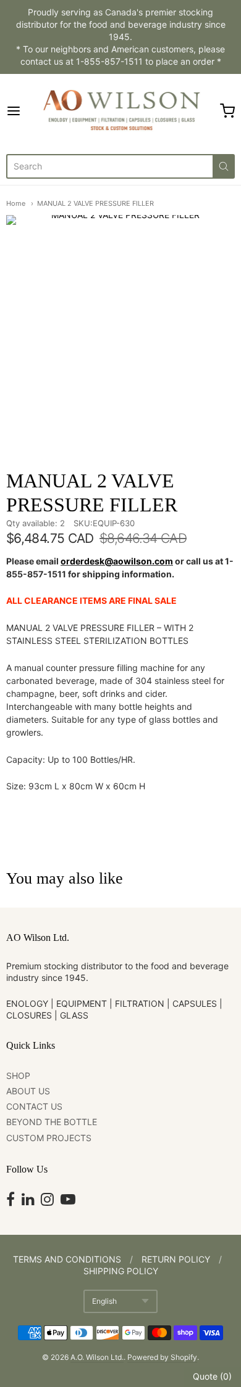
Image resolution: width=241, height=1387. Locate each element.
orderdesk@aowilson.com (117, 561)
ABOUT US (28, 1091)
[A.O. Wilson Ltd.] (120, 111)
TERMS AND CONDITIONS (67, 1259)
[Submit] (224, 166)
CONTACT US (34, 1106)
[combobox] (109, 166)
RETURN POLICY (176, 1259)
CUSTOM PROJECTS (48, 1138)
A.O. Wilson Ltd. (97, 1357)
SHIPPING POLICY (120, 1271)
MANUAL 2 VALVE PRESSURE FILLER (95, 203)
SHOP (18, 1075)
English (104, 1301)
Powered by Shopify (162, 1357)
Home (15, 203)
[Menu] (21, 111)
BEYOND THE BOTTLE (51, 1122)
